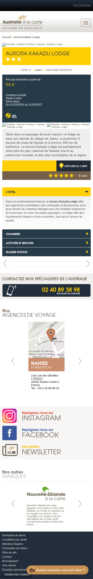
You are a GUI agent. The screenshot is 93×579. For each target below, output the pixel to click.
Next (88, 263)
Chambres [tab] (13, 234)
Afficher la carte (75, 166)
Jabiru (39, 70)
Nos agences (82, 5)
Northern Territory (59, 70)
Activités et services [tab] (19, 243)
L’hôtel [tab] (10, 192)
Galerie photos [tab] (16, 252)
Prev (5, 263)
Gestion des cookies (17, 574)
